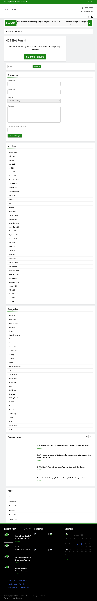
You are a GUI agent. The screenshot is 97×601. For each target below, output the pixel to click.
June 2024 (12, 247)
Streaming (12, 410)
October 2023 (13, 278)
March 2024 (12, 258)
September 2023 (14, 282)
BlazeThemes (17, 598)
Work (10, 429)
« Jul (66, 559)
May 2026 (12, 164)
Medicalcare (13, 382)
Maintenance (13, 378)
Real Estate (12, 390)
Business (12, 327)
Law (10, 370)
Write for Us (12, 506)
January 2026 (13, 176)
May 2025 (12, 203)
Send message (15, 136)
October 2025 (13, 188)
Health (11, 362)
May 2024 (12, 251)
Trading (11, 417)
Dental (11, 331)
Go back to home (35, 57)
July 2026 (12, 156)
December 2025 (14, 180)
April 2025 (12, 207)
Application (12, 319)
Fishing (11, 343)
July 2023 (12, 290)
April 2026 (12, 168)
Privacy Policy (13, 515)
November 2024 (14, 227)
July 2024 (12, 243)
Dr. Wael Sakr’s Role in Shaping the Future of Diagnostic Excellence (60, 456)
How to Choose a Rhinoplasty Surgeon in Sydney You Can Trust (30, 22)
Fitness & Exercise (14, 347)
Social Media (13, 402)
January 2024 (13, 266)
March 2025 (12, 211)
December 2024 (14, 223)
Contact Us (12, 501)
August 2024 (13, 239)
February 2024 (13, 262)
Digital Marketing (14, 335)
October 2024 (13, 231)
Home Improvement (15, 366)
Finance (11, 339)
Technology (12, 414)
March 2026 (12, 172)
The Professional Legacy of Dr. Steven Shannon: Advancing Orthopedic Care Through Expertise (71, 2)
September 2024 (14, 235)
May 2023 (12, 298)
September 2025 (14, 191)
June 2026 (12, 160)
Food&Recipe (13, 351)
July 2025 (12, 195)
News (10, 386)
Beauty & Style (13, 323)
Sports (11, 406)
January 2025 (13, 219)
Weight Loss (13, 425)
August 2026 (13, 152)
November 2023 (14, 274)
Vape (10, 421)
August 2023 (13, 286)
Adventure (12, 315)
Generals (11, 358)
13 (78, 546)
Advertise (12, 510)
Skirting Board (13, 398)
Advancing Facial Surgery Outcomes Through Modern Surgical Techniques (63, 467)
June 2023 (12, 294)
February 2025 (13, 215)
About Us (12, 497)
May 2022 (12, 302)
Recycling (12, 394)
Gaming (11, 355)
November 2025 (14, 184)
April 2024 (12, 254)
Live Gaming (13, 374)
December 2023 (14, 270)
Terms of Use (13, 519)
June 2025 (12, 199)
